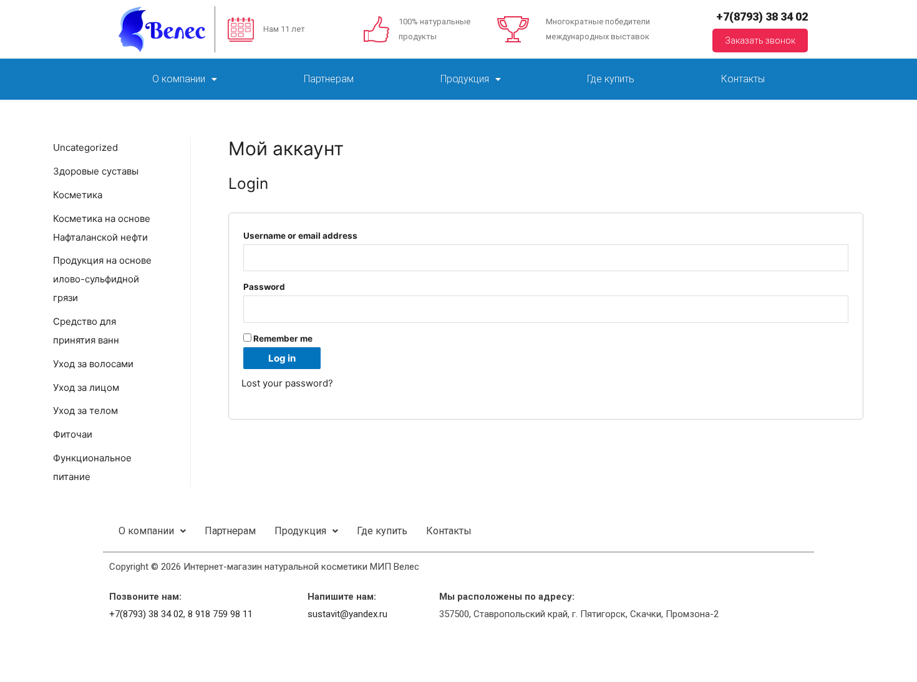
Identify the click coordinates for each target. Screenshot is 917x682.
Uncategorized (85, 147)
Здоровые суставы (95, 171)
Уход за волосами (93, 364)
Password (267, 287)
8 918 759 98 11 (220, 614)
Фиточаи (72, 434)
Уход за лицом (86, 387)
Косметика (77, 195)
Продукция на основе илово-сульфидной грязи (102, 279)
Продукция (464, 79)
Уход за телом (85, 410)
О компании (178, 79)
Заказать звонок (760, 41)
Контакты (743, 79)
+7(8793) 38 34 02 (762, 16)
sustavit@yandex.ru (347, 614)
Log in (282, 358)
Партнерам (329, 79)
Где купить (610, 79)
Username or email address (303, 236)
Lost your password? (287, 383)
